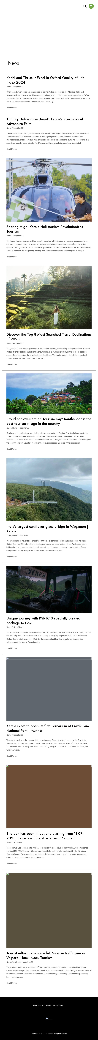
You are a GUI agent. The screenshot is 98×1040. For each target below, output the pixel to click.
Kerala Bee (49, 1034)
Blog (35, 1005)
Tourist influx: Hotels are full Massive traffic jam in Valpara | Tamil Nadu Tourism (45, 955)
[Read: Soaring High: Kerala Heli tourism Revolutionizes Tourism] (49, 190)
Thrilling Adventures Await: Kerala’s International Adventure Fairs (44, 121)
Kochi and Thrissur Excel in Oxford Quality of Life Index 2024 (45, 80)
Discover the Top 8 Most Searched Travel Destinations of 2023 (48, 337)
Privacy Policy (58, 1005)
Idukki (8, 428)
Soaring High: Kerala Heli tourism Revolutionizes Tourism (44, 229)
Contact (41, 1005)
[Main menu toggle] (91, 6)
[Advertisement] (49, 28)
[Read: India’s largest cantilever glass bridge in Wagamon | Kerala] (49, 489)
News (8, 87)
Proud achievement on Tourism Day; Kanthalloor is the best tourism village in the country (48, 421)
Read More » (11, 107)
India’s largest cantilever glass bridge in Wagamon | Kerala (47, 529)
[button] (85, 6)
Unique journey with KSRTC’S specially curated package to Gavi (43, 620)
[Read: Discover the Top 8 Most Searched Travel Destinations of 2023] (49, 297)
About (48, 1005)
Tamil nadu (16, 962)
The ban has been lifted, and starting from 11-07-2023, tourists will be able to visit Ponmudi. (44, 836)
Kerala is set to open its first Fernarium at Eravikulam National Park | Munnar (47, 728)
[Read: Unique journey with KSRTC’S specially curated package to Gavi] (49, 589)
